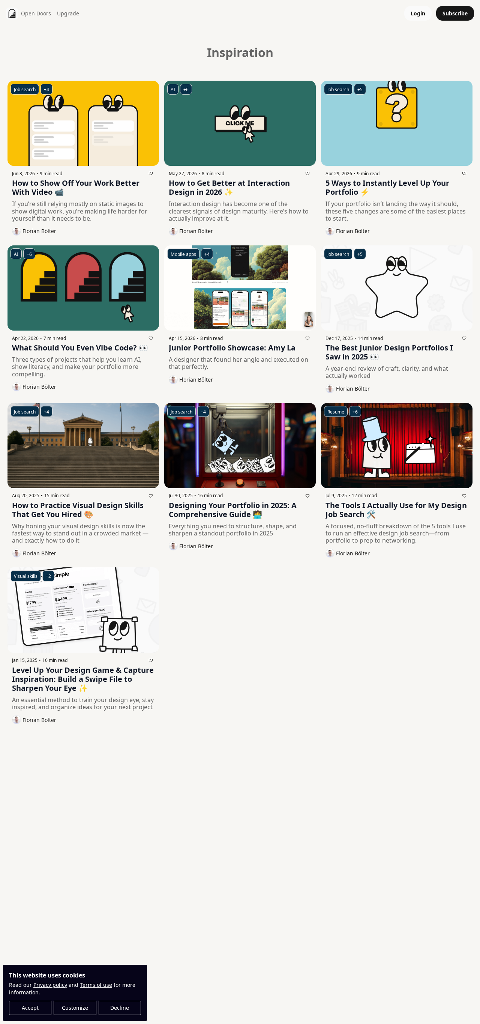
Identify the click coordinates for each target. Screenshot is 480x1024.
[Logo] (12, 14)
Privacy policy (50, 984)
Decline (119, 1007)
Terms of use (96, 984)
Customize (75, 1007)
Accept (30, 1007)
